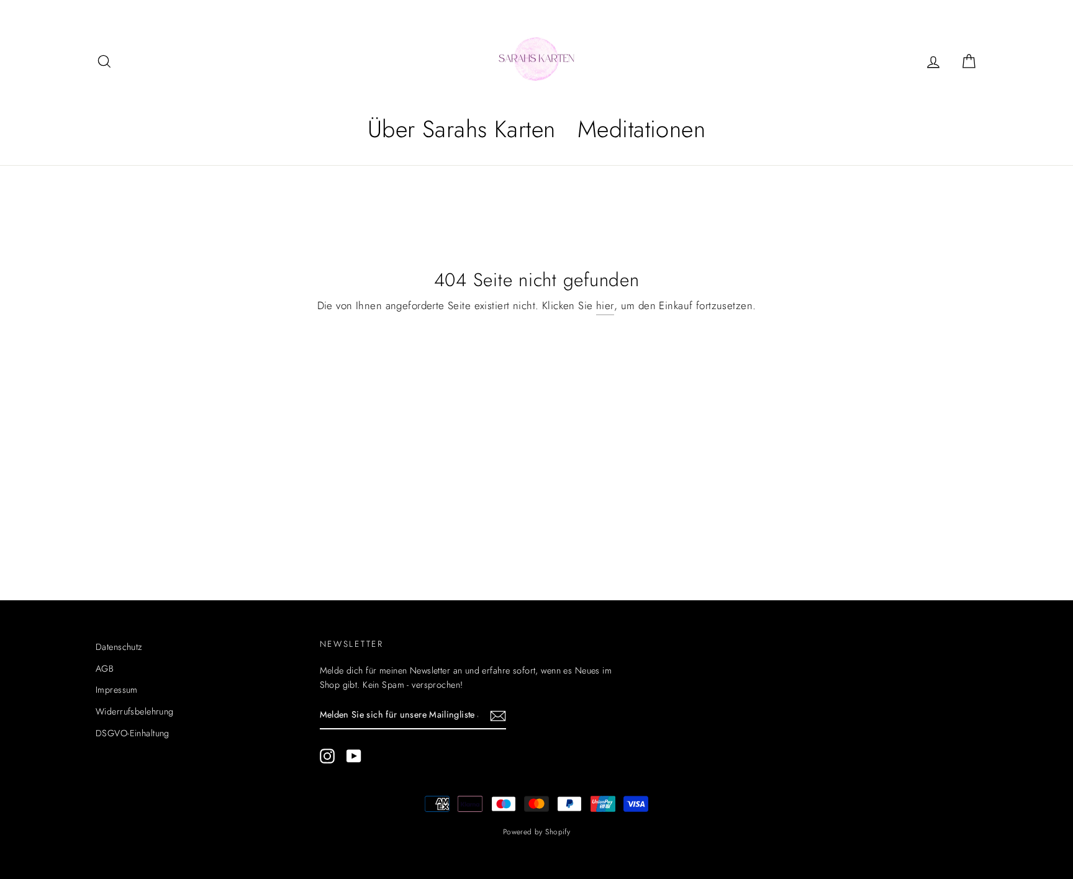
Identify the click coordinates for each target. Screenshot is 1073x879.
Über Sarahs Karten (462, 129)
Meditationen (641, 129)
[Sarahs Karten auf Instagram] (327, 756)
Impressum (117, 689)
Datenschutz (119, 647)
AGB (105, 668)
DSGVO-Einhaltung (133, 733)
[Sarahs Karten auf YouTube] (353, 756)
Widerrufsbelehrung (135, 711)
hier (605, 305)
